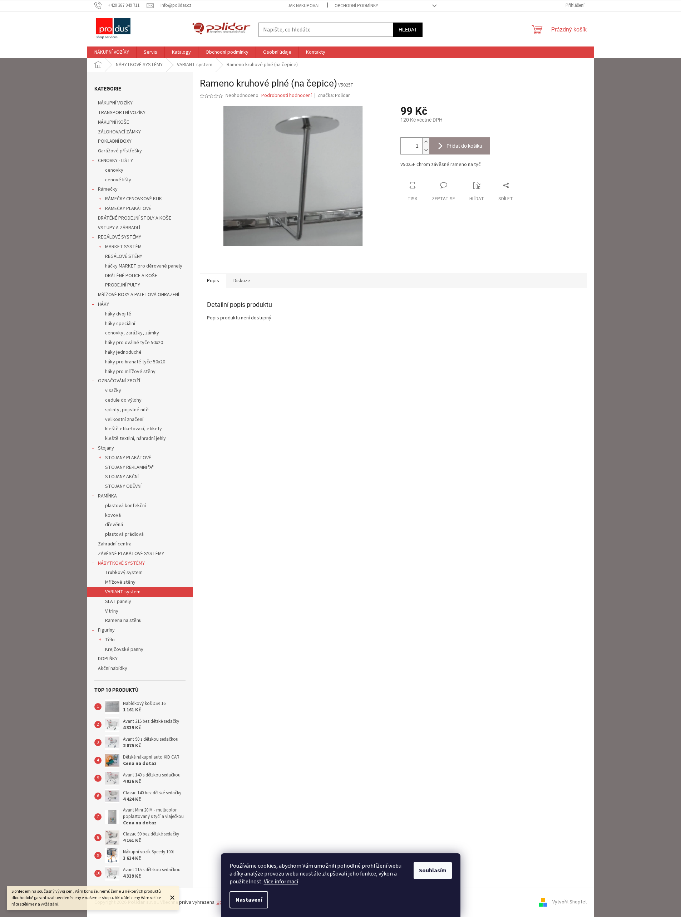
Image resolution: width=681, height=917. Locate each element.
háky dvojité (118, 314)
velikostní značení (124, 419)
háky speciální (120, 323)
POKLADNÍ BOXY (115, 141)
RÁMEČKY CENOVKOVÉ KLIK (133, 198)
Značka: (333, 95)
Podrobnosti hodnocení (286, 95)
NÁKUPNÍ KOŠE (113, 122)
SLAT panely (118, 601)
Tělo (110, 639)
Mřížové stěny (120, 582)
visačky (113, 390)
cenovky (114, 170)
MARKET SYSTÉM (123, 246)
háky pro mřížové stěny (130, 371)
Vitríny (111, 611)
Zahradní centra (115, 544)
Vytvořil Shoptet (569, 902)
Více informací (281, 882)
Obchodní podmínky (356, 6)
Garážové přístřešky (120, 151)
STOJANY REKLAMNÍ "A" (129, 467)
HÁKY (103, 304)
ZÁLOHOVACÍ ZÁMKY (119, 132)
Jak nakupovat (304, 6)
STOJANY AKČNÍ (122, 476)
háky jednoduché (123, 352)
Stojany (106, 448)
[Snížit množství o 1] (425, 150)
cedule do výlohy (123, 400)
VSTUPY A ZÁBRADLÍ (119, 227)
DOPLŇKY (108, 658)
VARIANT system (122, 591)
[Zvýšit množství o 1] (425, 142)
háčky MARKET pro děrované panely (143, 266)
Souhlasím (432, 870)
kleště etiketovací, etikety (133, 428)
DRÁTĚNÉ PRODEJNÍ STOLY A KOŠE (134, 218)
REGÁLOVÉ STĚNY (123, 256)
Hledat (408, 30)
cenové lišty (118, 179)
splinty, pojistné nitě (127, 409)
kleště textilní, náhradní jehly (135, 438)
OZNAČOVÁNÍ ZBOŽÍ (119, 380)
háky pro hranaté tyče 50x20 (135, 362)
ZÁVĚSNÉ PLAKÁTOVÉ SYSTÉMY (131, 553)
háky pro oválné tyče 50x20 (134, 342)
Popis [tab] (213, 280)
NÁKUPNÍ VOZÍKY (115, 103)
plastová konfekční (125, 505)
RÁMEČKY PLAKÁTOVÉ (128, 208)
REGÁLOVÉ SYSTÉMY (119, 237)
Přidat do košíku (464, 146)
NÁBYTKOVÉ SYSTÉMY (121, 563)
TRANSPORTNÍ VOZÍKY (121, 112)
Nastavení (249, 900)
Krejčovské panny (124, 649)
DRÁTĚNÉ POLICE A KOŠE (131, 275)
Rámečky (108, 189)
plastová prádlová (124, 534)
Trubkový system (124, 572)
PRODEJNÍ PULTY (122, 285)
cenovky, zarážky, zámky (132, 333)
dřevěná (114, 524)
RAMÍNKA (107, 496)
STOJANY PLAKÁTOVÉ (128, 457)
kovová (113, 515)
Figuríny (106, 630)
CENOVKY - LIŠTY (115, 160)
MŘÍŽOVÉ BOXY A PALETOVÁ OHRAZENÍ (138, 294)
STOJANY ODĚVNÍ (123, 486)
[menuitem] (111, 52)
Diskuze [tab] (241, 280)
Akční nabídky (112, 668)
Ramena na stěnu (123, 620)
